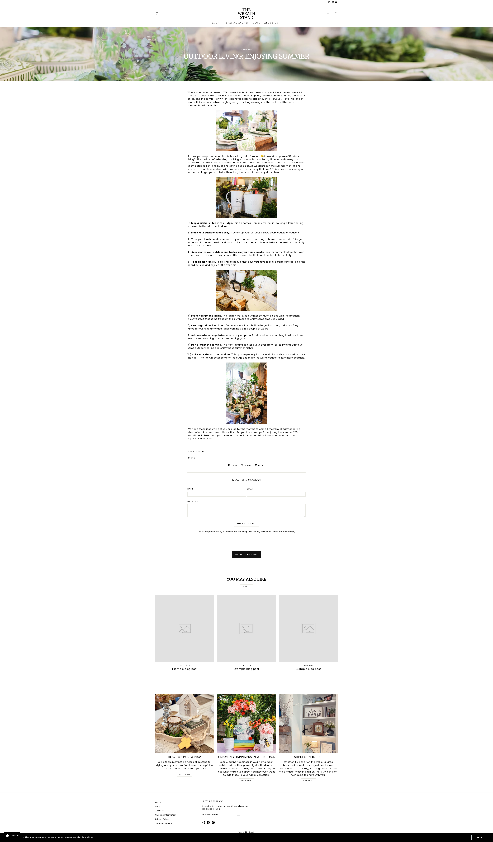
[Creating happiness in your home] (246, 723)
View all (246, 587)
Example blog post (185, 669)
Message (192, 501)
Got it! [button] (480, 837)
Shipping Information (165, 814)
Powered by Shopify (246, 832)
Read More (185, 774)
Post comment (246, 523)
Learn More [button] (87, 837)
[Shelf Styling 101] (308, 723)
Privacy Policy (260, 531)
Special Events (237, 22)
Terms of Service (280, 531)
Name (190, 489)
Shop (216, 22)
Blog (256, 22)
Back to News (248, 554)
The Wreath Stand (246, 13)
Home (158, 802)
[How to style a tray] (184, 723)
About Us (271, 22)
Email (250, 489)
